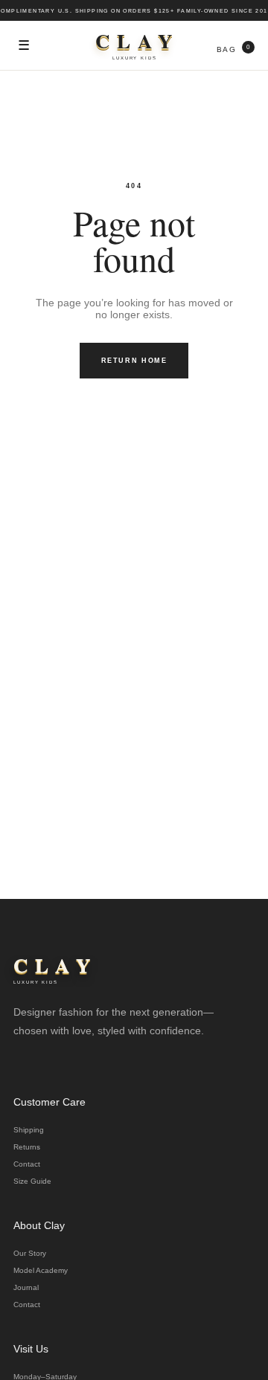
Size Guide (32, 1181)
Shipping (28, 1130)
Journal (26, 1287)
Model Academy (40, 1270)
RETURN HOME (134, 360)
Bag (233, 49)
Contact (26, 1164)
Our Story (29, 1253)
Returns (26, 1147)
